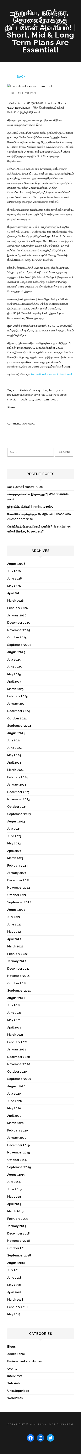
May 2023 (14, 843)
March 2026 (15, 600)
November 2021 (18, 975)
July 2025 (14, 659)
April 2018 (14, 1292)
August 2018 (16, 1263)
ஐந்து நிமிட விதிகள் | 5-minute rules (30, 506)
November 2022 (18, 887)
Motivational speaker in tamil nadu (52, 374)
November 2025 (18, 630)
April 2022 (14, 939)
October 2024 (17, 718)
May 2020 (14, 1108)
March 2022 (15, 946)
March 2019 (15, 1211)
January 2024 (16, 784)
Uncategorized (18, 1390)
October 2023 (16, 806)
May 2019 (14, 1196)
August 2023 (16, 821)
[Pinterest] (38, 407)
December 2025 (18, 622)
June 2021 (14, 1012)
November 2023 (18, 799)
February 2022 (17, 954)
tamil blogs (51, 399)
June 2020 (14, 1101)
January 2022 (16, 961)
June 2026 (14, 578)
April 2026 (14, 593)
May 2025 (14, 674)
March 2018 (15, 1299)
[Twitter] (23, 407)
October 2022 (17, 895)
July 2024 (14, 740)
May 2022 (14, 931)
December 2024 (18, 711)
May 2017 (14, 1314)
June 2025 (14, 666)
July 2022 (14, 917)
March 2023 (15, 858)
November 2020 (18, 1064)
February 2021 (17, 1042)
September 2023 (19, 814)
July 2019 (14, 1182)
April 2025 (14, 681)
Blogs (11, 1346)
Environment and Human (24, 1361)
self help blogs (57, 394)
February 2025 (17, 696)
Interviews (14, 1376)
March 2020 (15, 1123)
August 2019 (16, 1174)
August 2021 (16, 998)
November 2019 (18, 1152)
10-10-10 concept (31, 390)
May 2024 (14, 755)
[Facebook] (30, 407)
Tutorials (13, 1383)
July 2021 (13, 1005)
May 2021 (14, 1020)
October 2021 (16, 983)
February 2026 (17, 608)
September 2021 (19, 990)
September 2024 (19, 725)
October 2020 (17, 1071)
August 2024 (16, 733)
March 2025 (15, 689)
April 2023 (14, 851)
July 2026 (14, 571)
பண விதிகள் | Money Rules (25, 487)
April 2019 (14, 1204)
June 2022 (14, 924)
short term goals (17, 399)
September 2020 (19, 1078)
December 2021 (18, 968)
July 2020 (14, 1093)
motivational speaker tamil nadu (27, 394)
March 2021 (15, 1034)
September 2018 (19, 1255)
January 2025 (16, 703)
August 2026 (16, 563)
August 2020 (16, 1086)
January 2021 (16, 1049)
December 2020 (18, 1057)
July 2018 (14, 1270)
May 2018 (14, 1285)
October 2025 (17, 637)
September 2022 (19, 902)
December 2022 (18, 880)
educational (16, 1354)
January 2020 (16, 1137)
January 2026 (16, 615)
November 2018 (18, 1240)
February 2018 (17, 1307)
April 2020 (14, 1115)
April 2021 (14, 1027)
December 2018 (18, 1233)
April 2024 (14, 762)
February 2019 (17, 1218)
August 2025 (16, 652)
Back (21, 76)
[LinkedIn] (45, 407)
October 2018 (17, 1248)
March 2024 (15, 769)
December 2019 (18, 1145)
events (12, 1368)
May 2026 (14, 586)
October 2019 (17, 1160)
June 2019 (14, 1189)
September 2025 (19, 644)
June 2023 (14, 836)
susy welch (36, 399)
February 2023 (17, 865)
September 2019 (19, 1167)
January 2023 (16, 872)
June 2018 (14, 1277)
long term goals (53, 390)
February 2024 (17, 777)
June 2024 (14, 747)
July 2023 (13, 828)
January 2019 (16, 1226)
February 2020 (17, 1130)
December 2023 (18, 792)
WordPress (15, 1398)
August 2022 (16, 909)
